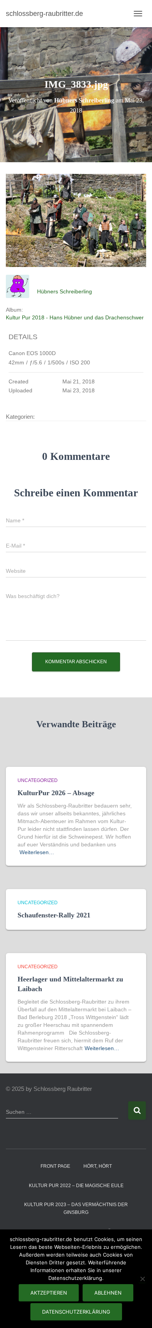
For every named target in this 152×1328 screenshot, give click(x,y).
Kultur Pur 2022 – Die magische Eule (76, 1185)
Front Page (55, 1166)
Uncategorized (38, 780)
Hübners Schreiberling (64, 291)
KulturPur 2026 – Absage (56, 793)
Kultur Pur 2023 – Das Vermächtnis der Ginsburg (76, 1208)
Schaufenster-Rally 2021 (54, 915)
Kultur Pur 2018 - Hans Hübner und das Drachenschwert (75, 317)
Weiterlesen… (36, 852)
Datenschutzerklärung (76, 1312)
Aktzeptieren (48, 1293)
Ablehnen (108, 1293)
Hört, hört (97, 1166)
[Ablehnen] (142, 1279)
